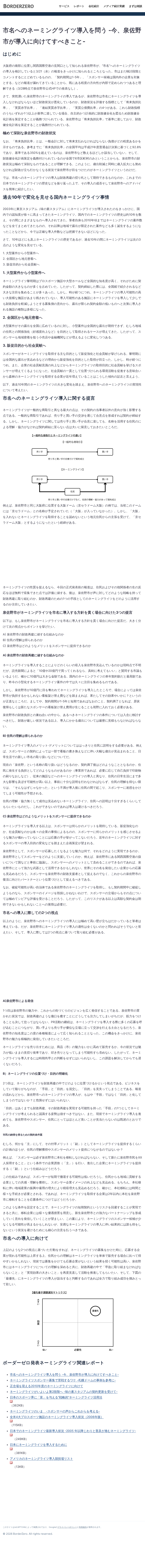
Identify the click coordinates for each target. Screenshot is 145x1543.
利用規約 (83, 1527)
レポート (79, 6)
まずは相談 (135, 6)
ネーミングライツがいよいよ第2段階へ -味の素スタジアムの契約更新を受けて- (64, 1391)
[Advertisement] (32, 558)
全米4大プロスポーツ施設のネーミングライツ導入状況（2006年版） (57, 1417)
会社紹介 (94, 6)
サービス (64, 6)
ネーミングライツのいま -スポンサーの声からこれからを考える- (55, 1411)
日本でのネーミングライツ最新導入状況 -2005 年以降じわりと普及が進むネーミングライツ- (73, 1431)
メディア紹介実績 (114, 6)
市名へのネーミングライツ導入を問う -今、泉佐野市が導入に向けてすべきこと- (64, 1374)
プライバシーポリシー (67, 1527)
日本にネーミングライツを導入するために (38, 1444)
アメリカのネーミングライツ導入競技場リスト (41, 1458)
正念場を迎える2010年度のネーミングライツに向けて (46, 1386)
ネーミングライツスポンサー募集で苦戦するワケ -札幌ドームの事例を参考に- (63, 1380)
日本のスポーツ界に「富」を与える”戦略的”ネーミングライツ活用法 (56, 1397)
